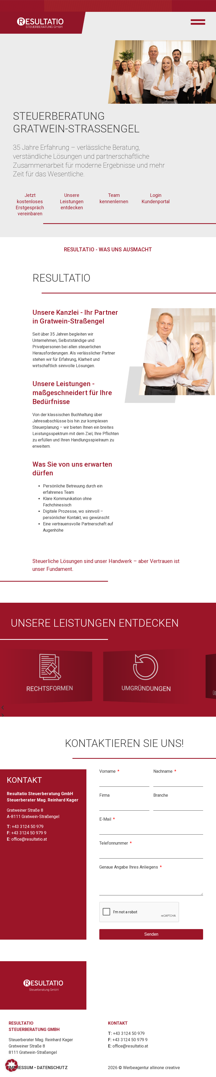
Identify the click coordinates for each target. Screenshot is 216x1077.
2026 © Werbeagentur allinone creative (144, 1067)
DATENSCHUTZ (52, 1067)
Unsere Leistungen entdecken (72, 201)
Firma (104, 795)
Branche (160, 795)
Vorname (108, 771)
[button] (97, 708)
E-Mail (105, 819)
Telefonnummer (114, 843)
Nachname (163, 771)
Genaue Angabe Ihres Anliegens (129, 867)
